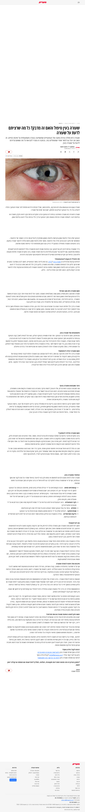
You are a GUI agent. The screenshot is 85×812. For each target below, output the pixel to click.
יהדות (78, 786)
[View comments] (8, 151)
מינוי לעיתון (57, 784)
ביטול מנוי (57, 790)
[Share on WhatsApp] (65, 151)
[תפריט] (81, 2)
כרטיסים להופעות (76, 790)
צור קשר (58, 770)
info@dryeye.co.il (56, 655)
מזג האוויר (77, 788)
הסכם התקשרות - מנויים (11, 773)
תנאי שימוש (14, 770)
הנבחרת (78, 784)
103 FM (37, 777)
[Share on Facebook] (73, 151)
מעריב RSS (57, 777)
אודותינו (58, 788)
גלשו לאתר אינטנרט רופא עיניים (48, 652)
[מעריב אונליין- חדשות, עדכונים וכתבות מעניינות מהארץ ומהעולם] (43, 2)
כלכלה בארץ (77, 775)
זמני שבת (37, 784)
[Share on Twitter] (69, 151)
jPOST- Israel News (34, 773)
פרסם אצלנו (57, 773)
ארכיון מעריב (57, 786)
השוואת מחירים (35, 786)
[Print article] (60, 151)
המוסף (58, 781)
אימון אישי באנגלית (34, 770)
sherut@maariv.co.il (67, 800)
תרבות (78, 781)
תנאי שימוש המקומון (12, 777)
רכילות (78, 779)
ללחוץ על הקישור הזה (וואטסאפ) (49, 658)
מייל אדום (57, 775)
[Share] (78, 151)
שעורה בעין (57, 262)
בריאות (60, 123)
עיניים (78, 671)
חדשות (78, 770)
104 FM (37, 781)
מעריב (78, 123)
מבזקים (78, 773)
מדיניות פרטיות (13, 775)
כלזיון (50, 262)
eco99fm (36, 779)
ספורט (78, 777)
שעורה (73, 671)
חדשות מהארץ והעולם (70, 123)
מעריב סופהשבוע (55, 779)
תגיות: (78, 669)
